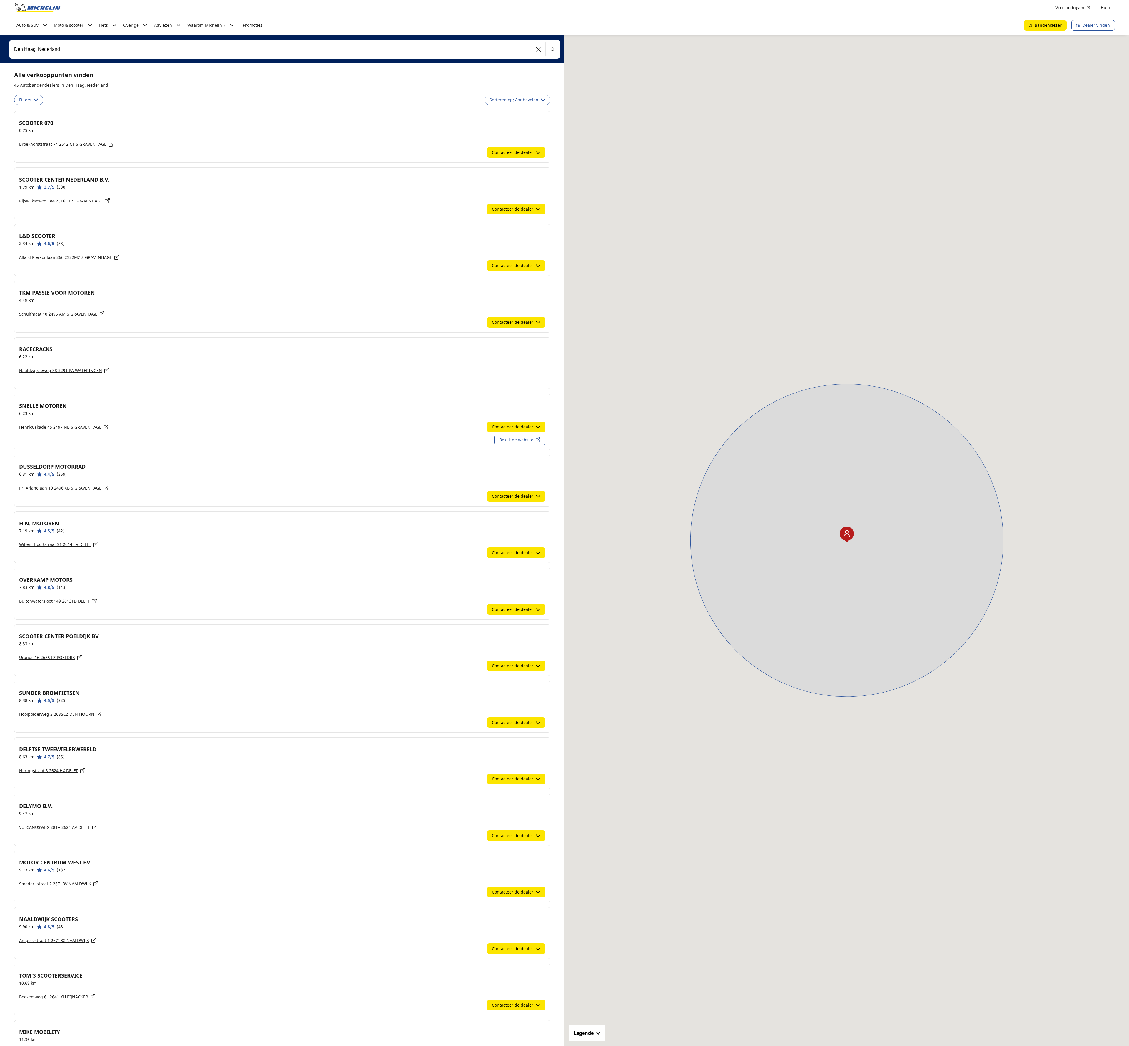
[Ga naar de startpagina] (37, 7)
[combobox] (284, 49)
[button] (538, 49)
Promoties (253, 25)
